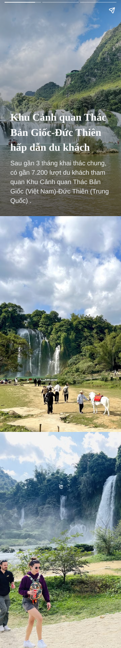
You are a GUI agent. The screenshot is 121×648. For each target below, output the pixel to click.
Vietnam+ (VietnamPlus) (15, 16)
